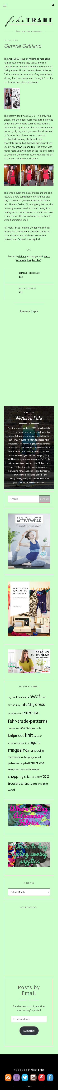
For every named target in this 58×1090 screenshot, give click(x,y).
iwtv (17, 728)
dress (47, 256)
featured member (30, 231)
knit (29, 260)
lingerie (34, 742)
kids (39, 728)
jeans (34, 728)
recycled (24, 763)
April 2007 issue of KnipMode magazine (29, 58)
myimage (30, 757)
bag (9, 697)
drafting (28, 705)
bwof (34, 696)
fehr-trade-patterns (28, 721)
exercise (31, 713)
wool (11, 790)
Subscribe (29, 1030)
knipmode (21, 260)
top (45, 776)
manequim (36, 750)
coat (43, 697)
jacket (23, 728)
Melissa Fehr (36, 1069)
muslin (23, 757)
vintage (35, 783)
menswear (14, 757)
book (14, 697)
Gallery (22, 256)
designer (19, 705)
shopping (16, 776)
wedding (43, 783)
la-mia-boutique (14, 743)
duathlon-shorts (15, 713)
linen (27, 743)
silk (26, 776)
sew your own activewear (23, 769)
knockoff (36, 260)
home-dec (11, 728)
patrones (13, 763)
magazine (18, 750)
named (38, 757)
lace (22, 743)
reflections (36, 763)
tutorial (25, 783)
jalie (29, 728)
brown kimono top (25, 146)
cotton (11, 704)
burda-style (23, 697)
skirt (39, 776)
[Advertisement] (29, 942)
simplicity (33, 777)
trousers (14, 783)
